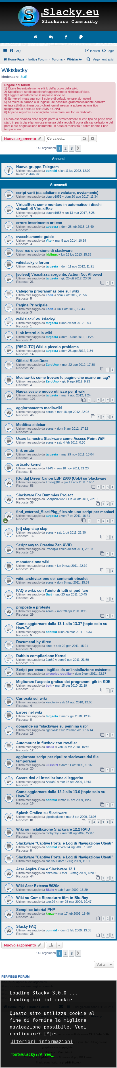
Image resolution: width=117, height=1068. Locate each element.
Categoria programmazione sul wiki (47, 291)
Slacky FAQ (26, 926)
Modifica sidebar (30, 425)
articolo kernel (28, 464)
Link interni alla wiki (34, 333)
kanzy (50, 913)
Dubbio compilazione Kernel (41, 656)
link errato (25, 450)
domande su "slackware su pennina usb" (52, 726)
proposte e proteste (33, 607)
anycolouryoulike (59, 673)
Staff (23, 76)
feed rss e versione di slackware (44, 250)
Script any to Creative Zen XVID (44, 545)
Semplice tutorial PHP (35, 910)
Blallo (50, 747)
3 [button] (72, 148)
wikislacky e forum (32, 262)
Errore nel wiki (29, 712)
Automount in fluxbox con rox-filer (46, 743)
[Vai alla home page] (36, 37)
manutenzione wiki (32, 562)
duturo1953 (53, 196)
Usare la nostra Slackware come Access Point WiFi (61, 438)
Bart (49, 594)
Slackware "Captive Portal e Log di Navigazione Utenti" (64, 843)
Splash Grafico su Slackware (41, 813)
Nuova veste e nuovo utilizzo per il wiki (50, 391)
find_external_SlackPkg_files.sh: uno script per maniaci (65, 512)
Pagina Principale (31, 305)
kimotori (51, 702)
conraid (51, 170)
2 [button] (65, 148)
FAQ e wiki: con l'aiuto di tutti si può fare (52, 590)
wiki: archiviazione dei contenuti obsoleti (52, 578)
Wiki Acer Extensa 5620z (37, 886)
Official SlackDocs (32, 361)
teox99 (50, 901)
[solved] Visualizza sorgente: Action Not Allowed (59, 274)
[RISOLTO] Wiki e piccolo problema (47, 347)
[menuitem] (15, 50)
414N (49, 468)
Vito (49, 240)
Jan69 (50, 659)
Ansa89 (51, 781)
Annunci (34, 174)
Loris (49, 295)
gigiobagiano (54, 816)
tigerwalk (52, 730)
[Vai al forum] (51, 37)
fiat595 (50, 861)
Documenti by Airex (33, 642)
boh (49, 685)
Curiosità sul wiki (31, 698)
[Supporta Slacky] (81, 37)
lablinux (52, 254)
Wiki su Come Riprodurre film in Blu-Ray (52, 898)
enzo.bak (52, 873)
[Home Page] (58, 16)
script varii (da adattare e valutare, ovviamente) (57, 193)
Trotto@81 (53, 482)
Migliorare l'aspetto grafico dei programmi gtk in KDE (63, 682)
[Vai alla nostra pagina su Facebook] (66, 37)
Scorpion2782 (55, 499)
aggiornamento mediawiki (39, 408)
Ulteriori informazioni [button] (42, 1041)
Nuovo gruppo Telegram (37, 167)
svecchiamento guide (35, 237)
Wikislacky (14, 70)
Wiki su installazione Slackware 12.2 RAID (53, 829)
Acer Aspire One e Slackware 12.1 (45, 869)
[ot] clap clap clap (31, 528)
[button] (78, 148)
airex (49, 645)
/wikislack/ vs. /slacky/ (35, 319)
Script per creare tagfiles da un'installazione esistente (63, 670)
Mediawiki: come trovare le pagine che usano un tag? (63, 377)
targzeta (52, 226)
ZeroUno (52, 364)
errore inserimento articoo (39, 223)
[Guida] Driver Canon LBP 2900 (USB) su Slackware (61, 478)
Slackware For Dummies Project (44, 495)
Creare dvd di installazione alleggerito (49, 778)
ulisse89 (52, 765)
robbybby (52, 833)
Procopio (52, 549)
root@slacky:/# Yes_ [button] (31, 1054)
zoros (50, 411)
